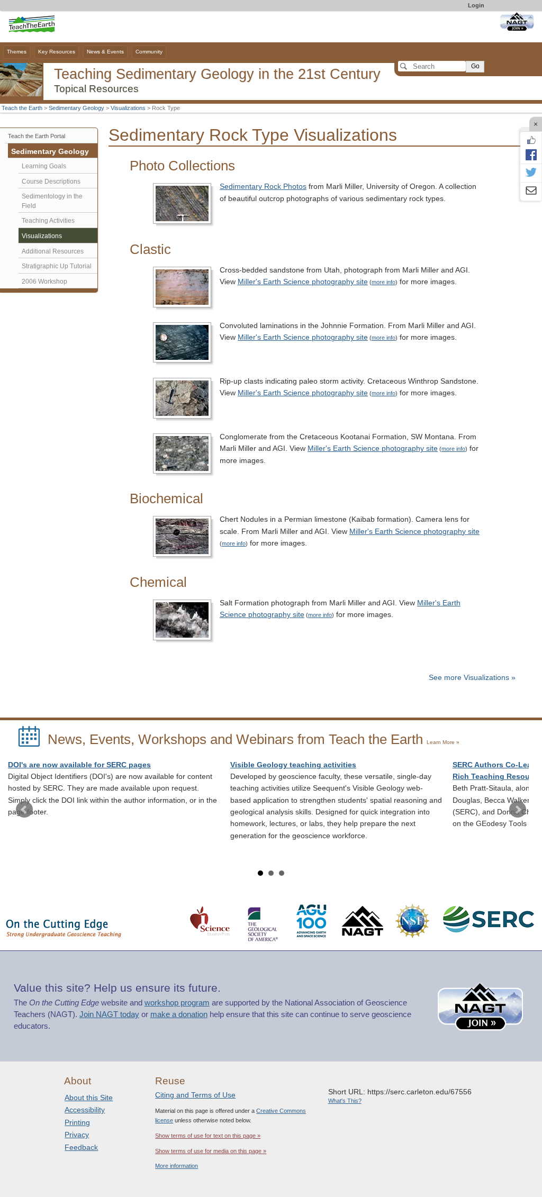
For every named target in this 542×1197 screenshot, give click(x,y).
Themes (16, 52)
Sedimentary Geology (76, 108)
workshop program (177, 1003)
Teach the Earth (22, 108)
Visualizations (128, 108)
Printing (77, 1122)
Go (475, 66)
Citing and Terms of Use (195, 1095)
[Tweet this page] (530, 173)
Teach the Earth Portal (36, 136)
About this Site (89, 1097)
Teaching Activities (48, 220)
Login (476, 5)
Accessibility (85, 1109)
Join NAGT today (109, 1014)
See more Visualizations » (472, 678)
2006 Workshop (44, 281)
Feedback (81, 1147)
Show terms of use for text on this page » (207, 1135)
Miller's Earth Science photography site (303, 282)
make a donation (178, 1014)
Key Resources (56, 52)
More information (176, 1166)
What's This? (345, 1101)
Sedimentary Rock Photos (263, 187)
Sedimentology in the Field (52, 201)
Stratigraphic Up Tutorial (57, 266)
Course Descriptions (51, 181)
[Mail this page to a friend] (530, 192)
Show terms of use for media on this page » (210, 1151)
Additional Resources (53, 251)
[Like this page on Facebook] (530, 140)
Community (149, 52)
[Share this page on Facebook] (530, 155)
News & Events (105, 52)
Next (517, 809)
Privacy (77, 1134)
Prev (24, 809)
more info (383, 282)
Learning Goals (44, 166)
